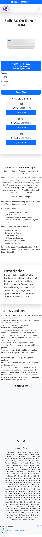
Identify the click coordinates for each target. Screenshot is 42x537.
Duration (4, 81)
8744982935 (16, 2)
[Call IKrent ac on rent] (3, 532)
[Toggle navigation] (38, 9)
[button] (17, 441)
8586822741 (26, 2)
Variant (4, 73)
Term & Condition (19, 531)
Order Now (21, 92)
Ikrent (39, 526)
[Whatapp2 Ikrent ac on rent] (3, 528)
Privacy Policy (6, 531)
